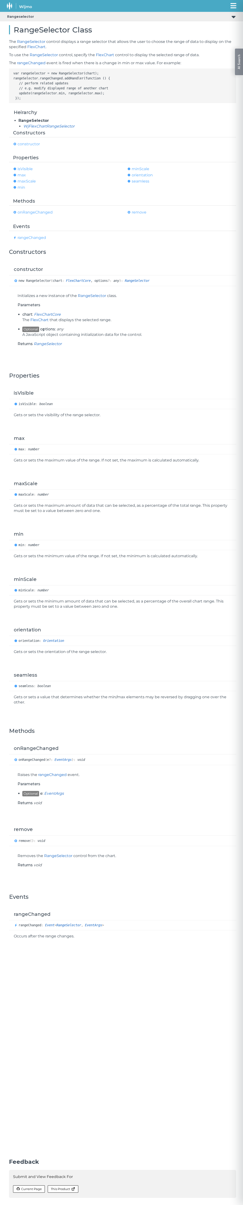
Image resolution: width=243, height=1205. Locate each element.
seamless (140, 181)
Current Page (31, 1189)
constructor (29, 144)
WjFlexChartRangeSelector (49, 126)
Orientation (53, 641)
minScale (140, 169)
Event (50, 925)
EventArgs (63, 760)
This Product (60, 1189)
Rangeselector (20, 16)
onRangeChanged (35, 212)
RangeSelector (31, 41)
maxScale (27, 181)
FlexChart (36, 47)
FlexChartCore (78, 281)
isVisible (25, 169)
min (21, 187)
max (22, 175)
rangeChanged (31, 63)
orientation (142, 175)
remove (139, 212)
